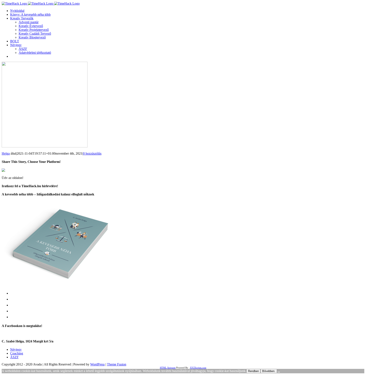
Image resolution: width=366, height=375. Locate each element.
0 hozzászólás (92, 153)
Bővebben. (268, 371)
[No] (278, 372)
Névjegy (16, 349)
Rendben (253, 371)
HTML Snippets (168, 367)
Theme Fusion (116, 364)
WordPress (97, 364)
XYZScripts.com (198, 367)
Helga (6, 153)
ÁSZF (14, 357)
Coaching (16, 353)
